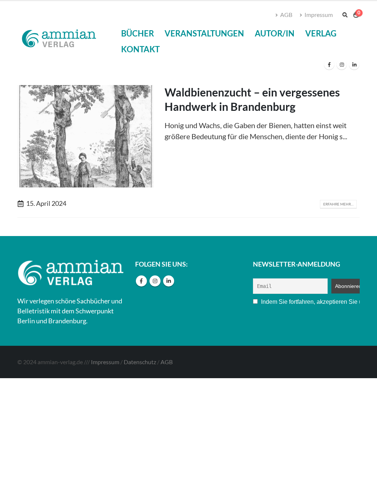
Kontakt (140, 49)
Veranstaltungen (204, 33)
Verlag (321, 33)
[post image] (85, 136)
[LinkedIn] (354, 64)
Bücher (137, 33)
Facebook (141, 280)
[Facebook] (329, 64)
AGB (286, 14)
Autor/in (275, 33)
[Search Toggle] (344, 15)
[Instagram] (342, 64)
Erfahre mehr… (338, 204)
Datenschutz (140, 361)
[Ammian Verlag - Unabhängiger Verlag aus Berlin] (58, 39)
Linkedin (168, 280)
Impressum (318, 14)
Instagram (155, 280)
